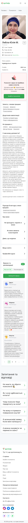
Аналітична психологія (9, 210)
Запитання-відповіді (9, 481)
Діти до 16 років (7, 129)
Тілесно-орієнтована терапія (11, 212)
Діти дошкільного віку (15, 127)
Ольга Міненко (16, 55)
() (7, 269)
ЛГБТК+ (5, 127)
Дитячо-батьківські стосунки (11, 109)
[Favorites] (20, 3)
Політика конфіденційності (12, 491)
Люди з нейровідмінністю (10, 120)
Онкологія (16, 129)
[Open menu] (25, 3)
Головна (3, 10)
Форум (5, 466)
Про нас (5, 469)
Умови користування (10, 488)
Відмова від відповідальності (12, 494)
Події (4, 478)
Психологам (7, 462)
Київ (20, 10)
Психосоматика (7, 111)
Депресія (12, 107)
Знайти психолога (14, 96)
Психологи (12, 10)
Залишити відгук (14, 276)
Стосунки (5, 107)
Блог (4, 475)
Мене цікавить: (6, 61)
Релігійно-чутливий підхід (10, 118)
